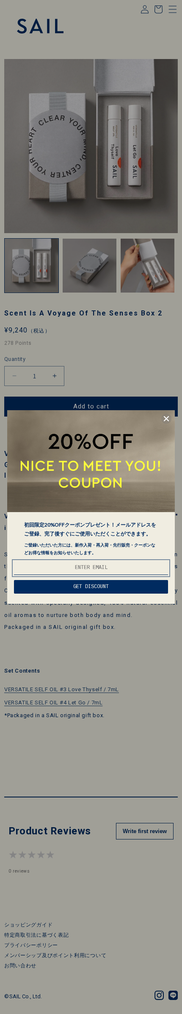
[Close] (166, 419)
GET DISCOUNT (91, 587)
